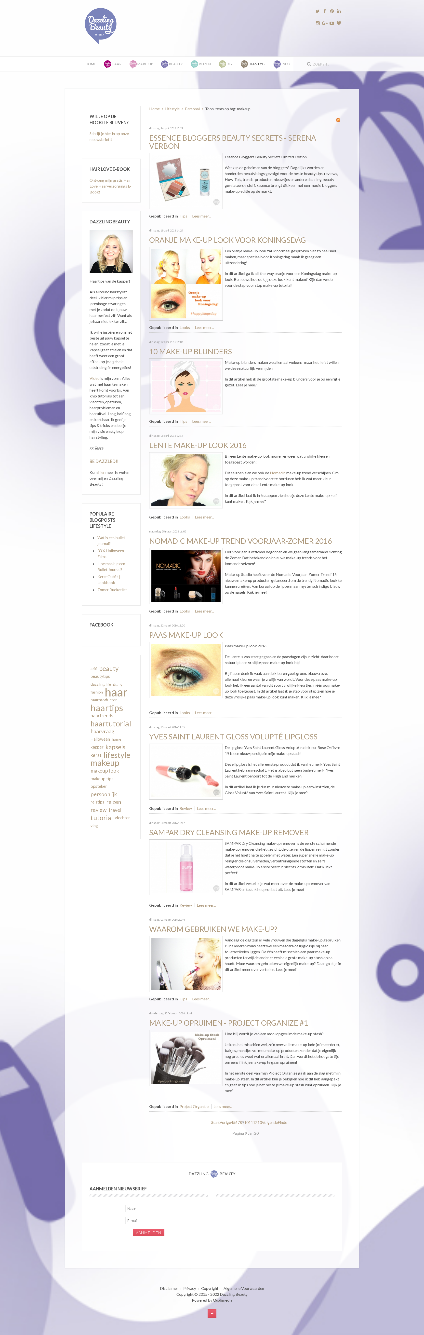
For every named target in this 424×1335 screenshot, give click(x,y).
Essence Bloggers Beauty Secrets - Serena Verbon (232, 141)
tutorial (102, 818)
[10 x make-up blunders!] (186, 385)
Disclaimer (169, 1288)
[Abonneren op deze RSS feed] (338, 120)
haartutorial (111, 723)
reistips (97, 801)
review (98, 810)
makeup (105, 763)
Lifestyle (172, 108)
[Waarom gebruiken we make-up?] (186, 963)
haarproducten (104, 699)
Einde (282, 1122)
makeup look (105, 770)
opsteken (99, 786)
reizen (113, 802)
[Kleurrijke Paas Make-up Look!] (186, 669)
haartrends (102, 715)
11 (251, 1122)
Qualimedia (222, 1300)
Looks (185, 327)
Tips (183, 216)
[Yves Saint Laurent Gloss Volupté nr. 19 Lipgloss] (186, 771)
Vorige (225, 1122)
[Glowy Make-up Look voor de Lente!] (186, 479)
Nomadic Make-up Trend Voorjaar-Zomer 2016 (240, 540)
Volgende (270, 1122)
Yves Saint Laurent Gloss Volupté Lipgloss (233, 736)
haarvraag (102, 731)
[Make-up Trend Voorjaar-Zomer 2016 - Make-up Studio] (186, 575)
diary (117, 684)
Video (95, 378)
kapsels (115, 746)
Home (91, 64)
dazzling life (101, 684)
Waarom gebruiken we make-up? (213, 929)
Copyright (209, 1288)
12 (255, 1122)
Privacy (189, 1288)
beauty (109, 668)
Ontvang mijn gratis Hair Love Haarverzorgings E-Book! (111, 186)
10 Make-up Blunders (190, 351)
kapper (97, 746)
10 (246, 1122)
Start (215, 1122)
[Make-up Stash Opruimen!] (186, 1057)
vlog (94, 825)
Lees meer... (201, 216)
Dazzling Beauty (234, 1294)
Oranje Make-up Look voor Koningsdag (227, 239)
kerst (96, 755)
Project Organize (194, 1106)
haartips (107, 708)
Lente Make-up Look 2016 (197, 445)
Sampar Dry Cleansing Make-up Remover (229, 832)
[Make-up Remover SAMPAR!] (186, 866)
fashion (97, 692)
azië (94, 668)
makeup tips (102, 778)
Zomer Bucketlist (112, 589)
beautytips (100, 676)
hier (101, 472)
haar (116, 692)
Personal (192, 108)
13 (259, 1122)
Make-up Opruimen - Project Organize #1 (228, 1022)
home (116, 739)
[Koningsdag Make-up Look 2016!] (186, 283)
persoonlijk (104, 794)
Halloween (100, 739)
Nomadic (278, 472)
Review (186, 808)
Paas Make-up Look (186, 634)
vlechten (123, 817)
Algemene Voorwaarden (244, 1288)
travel (114, 810)
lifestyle (117, 755)
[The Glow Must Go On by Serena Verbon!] (186, 180)
